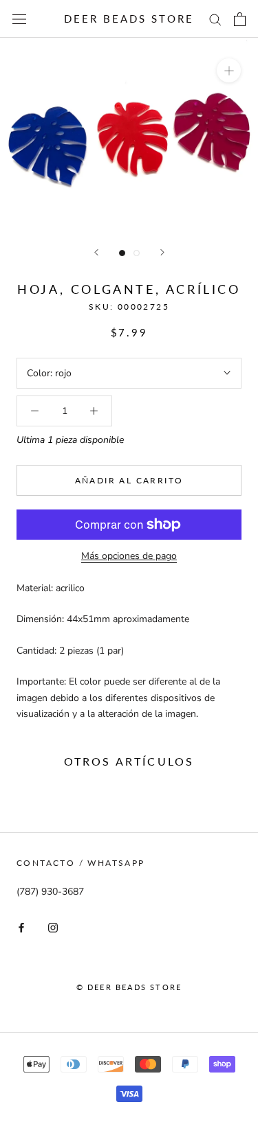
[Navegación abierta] (19, 19)
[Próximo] (162, 252)
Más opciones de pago (129, 555)
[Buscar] (215, 19)
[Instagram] (53, 927)
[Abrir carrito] (240, 19)
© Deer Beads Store (129, 987)
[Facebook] (21, 927)
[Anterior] (96, 252)
